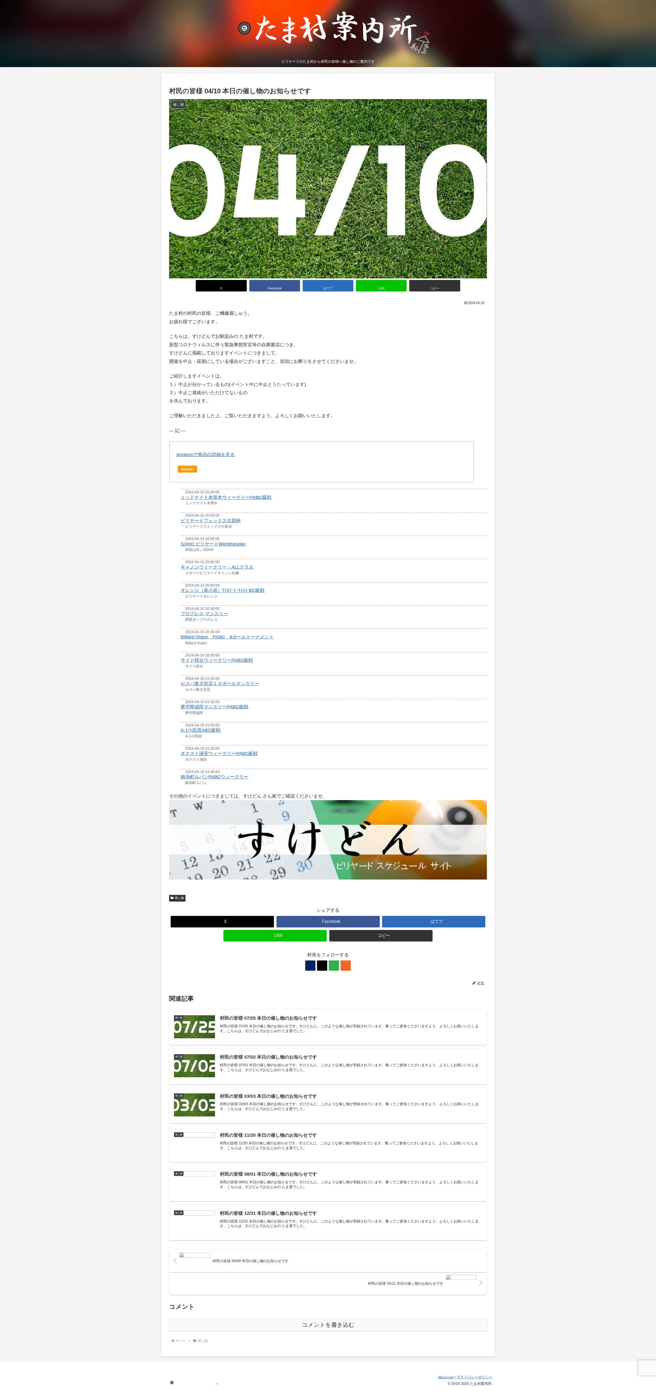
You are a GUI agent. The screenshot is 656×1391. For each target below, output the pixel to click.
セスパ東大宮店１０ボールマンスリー (220, 683)
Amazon (187, 469)
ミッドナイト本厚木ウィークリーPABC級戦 (226, 497)
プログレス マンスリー (204, 613)
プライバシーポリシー (475, 1377)
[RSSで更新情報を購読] (346, 965)
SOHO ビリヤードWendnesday (213, 544)
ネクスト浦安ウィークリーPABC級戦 (219, 753)
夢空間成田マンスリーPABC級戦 (214, 706)
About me (446, 1377)
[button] (434, 285)
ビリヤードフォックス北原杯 (211, 520)
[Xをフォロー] (322, 965)
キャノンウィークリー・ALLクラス (217, 567)
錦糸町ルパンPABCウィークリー (214, 776)
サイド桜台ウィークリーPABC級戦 (217, 660)
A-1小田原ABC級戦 (200, 730)
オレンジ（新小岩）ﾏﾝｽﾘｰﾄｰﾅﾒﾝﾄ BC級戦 (222, 590)
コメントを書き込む (328, 1325)
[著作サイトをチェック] (310, 965)
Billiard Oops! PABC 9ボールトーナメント (227, 637)
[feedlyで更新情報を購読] (334, 965)
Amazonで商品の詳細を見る (205, 454)
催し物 (179, 898)
